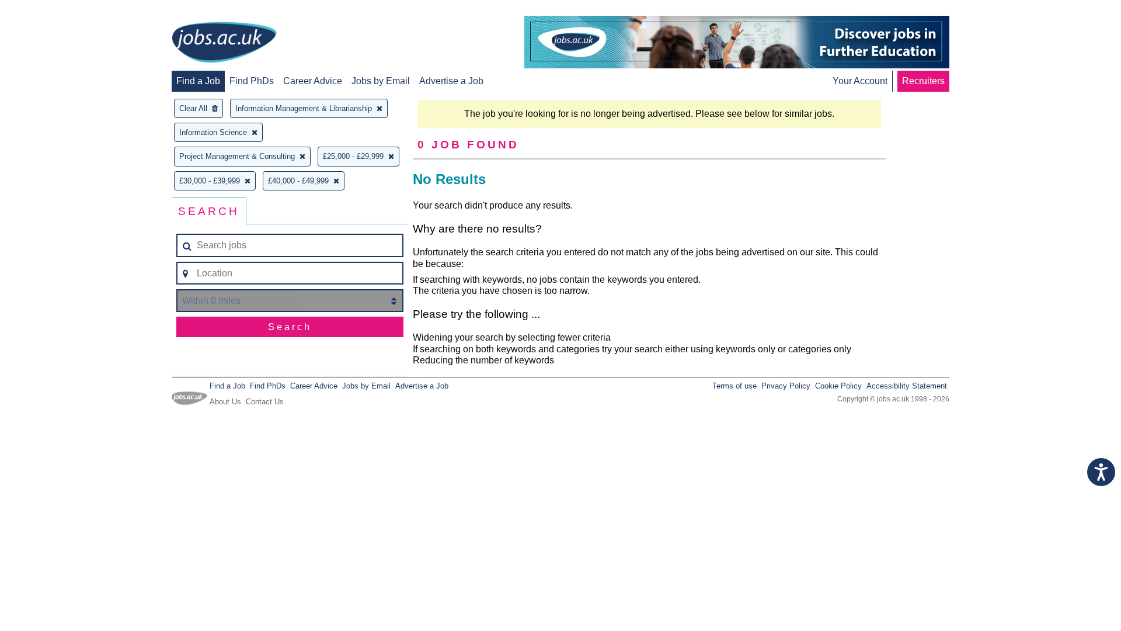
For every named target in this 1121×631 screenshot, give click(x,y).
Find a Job (198, 81)
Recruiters (923, 81)
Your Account (860, 81)
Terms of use (734, 386)
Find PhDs (251, 81)
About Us (225, 401)
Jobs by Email (380, 81)
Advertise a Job (451, 81)
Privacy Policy (785, 386)
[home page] (224, 43)
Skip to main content (47, 10)
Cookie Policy (838, 386)
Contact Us (265, 401)
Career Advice (312, 81)
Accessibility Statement (906, 386)
